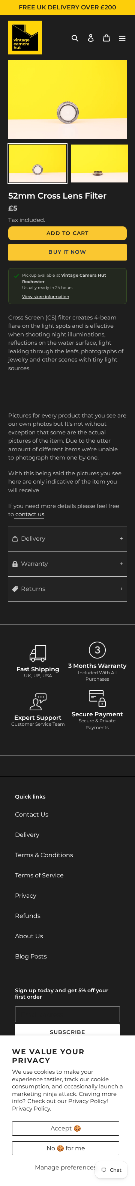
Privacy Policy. (31, 1108)
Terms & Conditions (44, 855)
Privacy (25, 895)
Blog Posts (31, 956)
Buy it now (67, 252)
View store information (45, 296)
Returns (33, 588)
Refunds (27, 915)
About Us (29, 936)
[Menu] (122, 37)
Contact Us (31, 814)
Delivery (33, 538)
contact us (29, 514)
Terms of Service (39, 875)
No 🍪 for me (65, 1148)
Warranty (34, 563)
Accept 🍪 (66, 1128)
